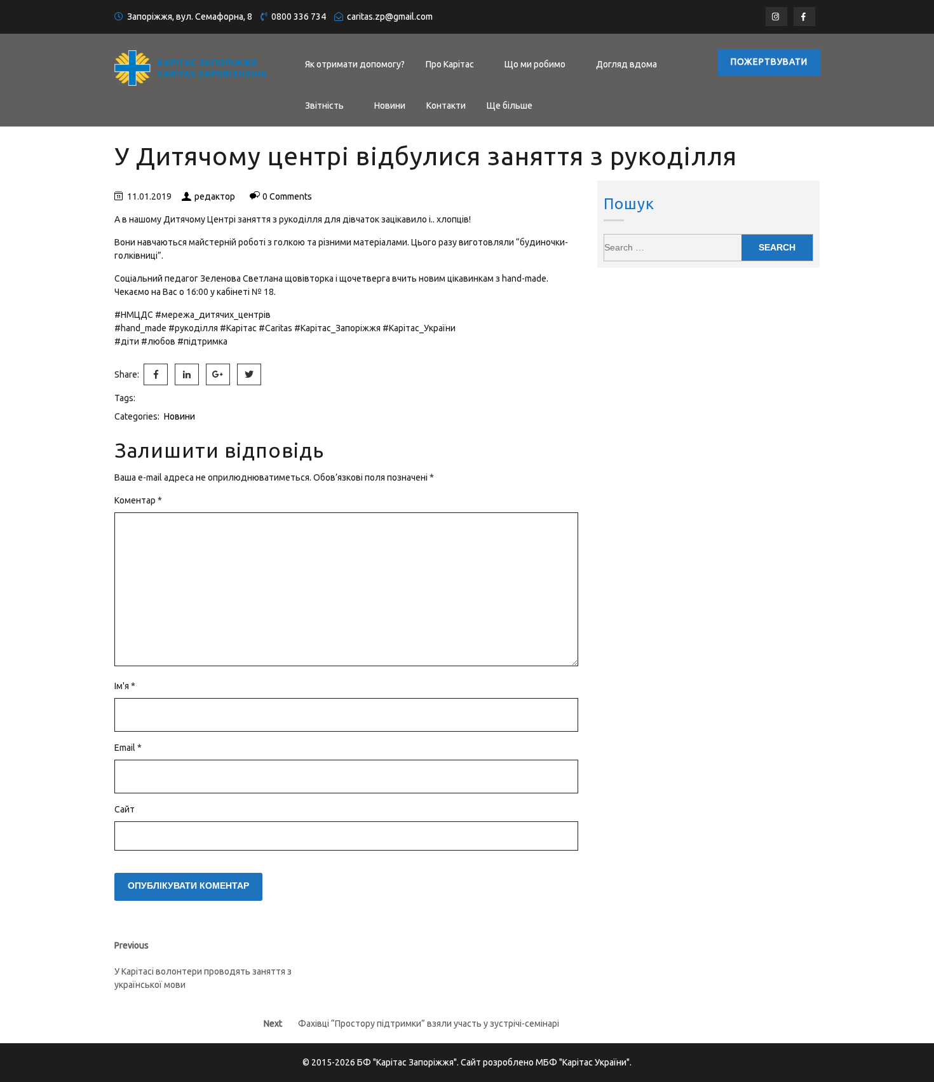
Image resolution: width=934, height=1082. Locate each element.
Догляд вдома (626, 64)
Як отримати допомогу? (355, 64)
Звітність (324, 105)
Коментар (138, 500)
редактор (214, 196)
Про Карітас (450, 64)
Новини (389, 105)
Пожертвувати (769, 62)
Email (128, 748)
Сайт (124, 809)
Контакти (446, 105)
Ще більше (509, 105)
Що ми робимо (534, 64)
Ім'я (124, 686)
